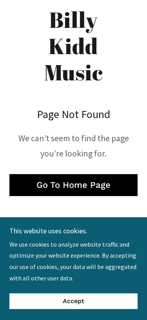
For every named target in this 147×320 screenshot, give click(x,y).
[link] (73, 45)
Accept (73, 301)
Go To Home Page (73, 185)
